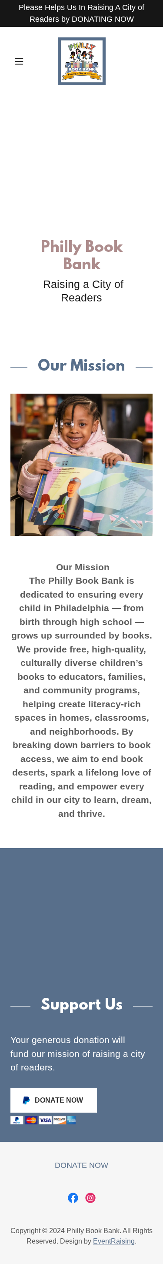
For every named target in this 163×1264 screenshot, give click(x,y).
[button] (21, 61)
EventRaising (114, 1241)
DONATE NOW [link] (81, 1165)
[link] (82, 61)
